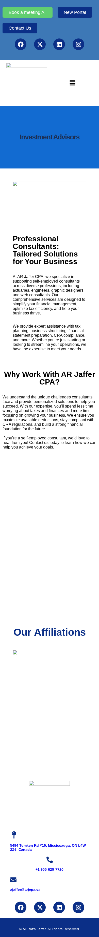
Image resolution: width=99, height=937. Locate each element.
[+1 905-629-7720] (49, 860)
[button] (72, 83)
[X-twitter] (40, 44)
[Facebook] (20, 44)
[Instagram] (78, 44)
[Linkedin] (59, 44)
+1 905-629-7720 (49, 869)
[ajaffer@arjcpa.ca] (13, 880)
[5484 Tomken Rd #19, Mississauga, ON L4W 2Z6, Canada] (14, 835)
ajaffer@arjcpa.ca (25, 889)
